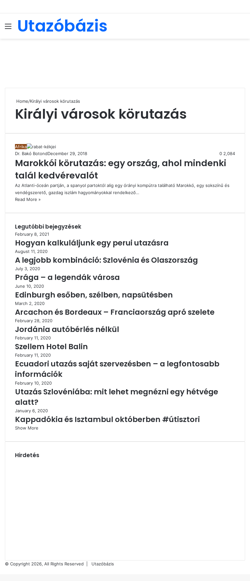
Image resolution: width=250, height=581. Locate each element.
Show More (26, 427)
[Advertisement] (125, 59)
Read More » (28, 199)
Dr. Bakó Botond (31, 153)
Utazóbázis (102, 563)
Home (21, 101)
